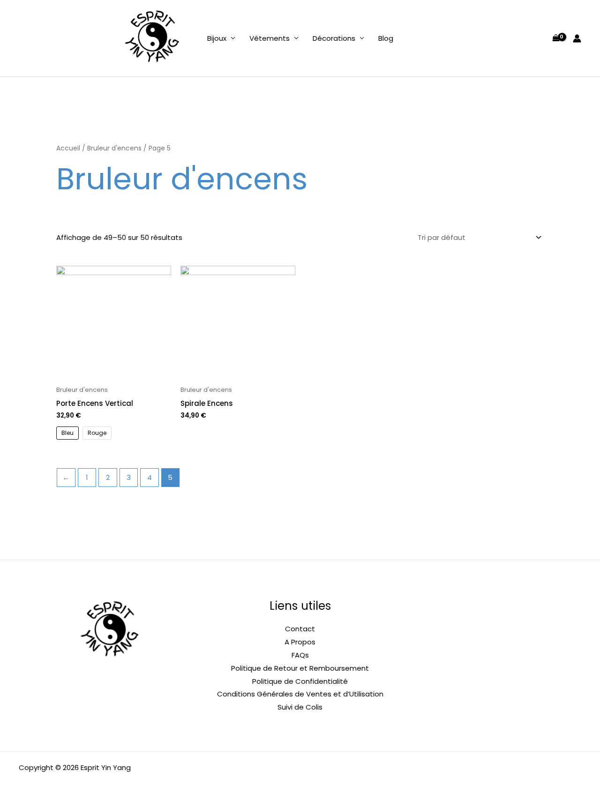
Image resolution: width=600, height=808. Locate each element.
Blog (385, 38)
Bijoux (216, 38)
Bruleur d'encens (114, 148)
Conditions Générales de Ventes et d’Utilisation (300, 694)
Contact (300, 629)
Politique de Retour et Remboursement (300, 668)
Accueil (68, 148)
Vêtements (269, 38)
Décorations (334, 38)
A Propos (300, 642)
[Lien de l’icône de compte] (577, 38)
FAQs (300, 655)
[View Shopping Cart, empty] (556, 38)
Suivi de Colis (300, 707)
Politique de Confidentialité (300, 681)
